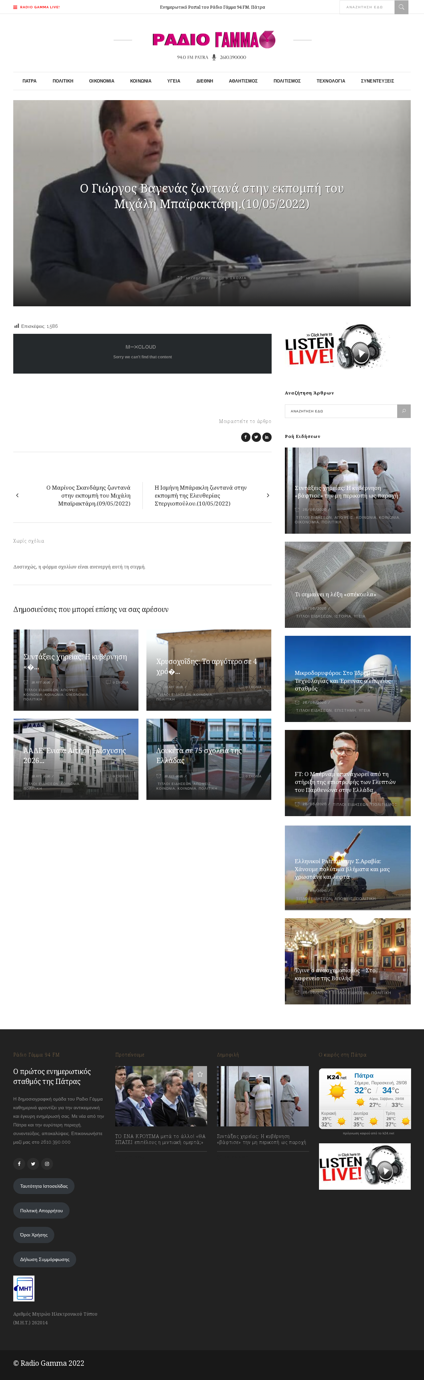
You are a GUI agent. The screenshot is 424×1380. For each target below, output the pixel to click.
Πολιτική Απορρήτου (41, 1210)
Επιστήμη (345, 710)
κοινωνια (33, 694)
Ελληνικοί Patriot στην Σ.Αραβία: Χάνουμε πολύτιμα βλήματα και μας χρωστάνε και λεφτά (342, 869)
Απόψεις (69, 690)
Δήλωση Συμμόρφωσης (45, 1259)
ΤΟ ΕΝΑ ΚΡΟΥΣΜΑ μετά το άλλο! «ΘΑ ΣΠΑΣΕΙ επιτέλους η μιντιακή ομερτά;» (160, 1139)
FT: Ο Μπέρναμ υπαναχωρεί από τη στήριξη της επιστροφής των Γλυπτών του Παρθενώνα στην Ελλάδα (345, 782)
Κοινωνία (54, 694)
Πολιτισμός (384, 805)
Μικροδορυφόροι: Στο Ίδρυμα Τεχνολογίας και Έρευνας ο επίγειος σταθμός (343, 680)
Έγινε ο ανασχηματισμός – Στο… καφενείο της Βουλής (337, 974)
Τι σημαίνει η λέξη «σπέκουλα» (335, 594)
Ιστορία (343, 616)
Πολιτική (33, 699)
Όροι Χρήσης (34, 1234)
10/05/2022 (198, 278)
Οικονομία (77, 694)
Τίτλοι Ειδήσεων (41, 690)
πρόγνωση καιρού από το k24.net (368, 1133)
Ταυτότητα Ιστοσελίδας (44, 1186)
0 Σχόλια (236, 278)
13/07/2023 (133, 1157)
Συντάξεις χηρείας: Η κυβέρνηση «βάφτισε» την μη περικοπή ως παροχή (346, 492)
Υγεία (359, 616)
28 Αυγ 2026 (40, 682)
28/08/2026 (314, 510)
